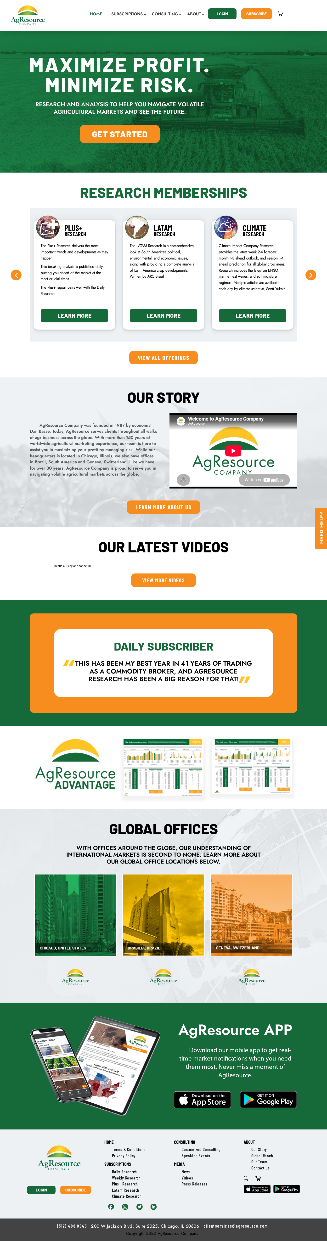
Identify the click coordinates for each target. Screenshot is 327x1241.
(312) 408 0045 (72, 1226)
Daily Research (124, 1171)
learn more (74, 315)
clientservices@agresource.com (235, 1226)
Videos (187, 1177)
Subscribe (256, 13)
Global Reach (262, 1155)
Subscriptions (117, 1164)
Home (109, 1142)
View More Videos (163, 580)
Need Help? (321, 527)
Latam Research (125, 1190)
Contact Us (260, 1167)
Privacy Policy (123, 1155)
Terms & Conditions (128, 1149)
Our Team (259, 1161)
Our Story (259, 1149)
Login (222, 13)
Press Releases (194, 1183)
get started (120, 134)
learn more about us (163, 507)
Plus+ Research (125, 1183)
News (186, 1171)
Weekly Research (126, 1177)
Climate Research (127, 1196)
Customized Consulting (201, 1149)
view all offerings (163, 357)
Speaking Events (196, 1155)
